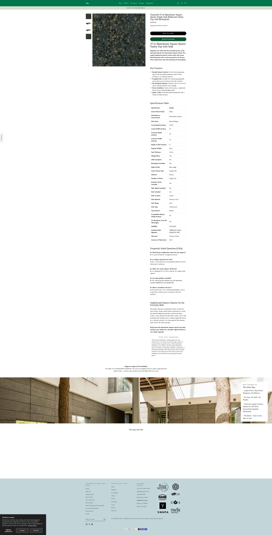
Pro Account (134, 3)
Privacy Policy (32, 525)
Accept (22, 530)
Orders (88, 489)
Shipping (152, 25)
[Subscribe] (104, 519)
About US (88, 491)
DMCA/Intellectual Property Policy (95, 505)
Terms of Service (90, 500)
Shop (120, 3)
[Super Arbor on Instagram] (86, 524)
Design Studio (149, 3)
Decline (36, 530)
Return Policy (89, 497)
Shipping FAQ (89, 494)
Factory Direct (89, 511)
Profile (87, 514)
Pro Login (141, 3)
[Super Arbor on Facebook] (89, 524)
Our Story (126, 3)
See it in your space (169, 39)
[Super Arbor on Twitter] (92, 524)
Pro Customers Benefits (92, 508)
